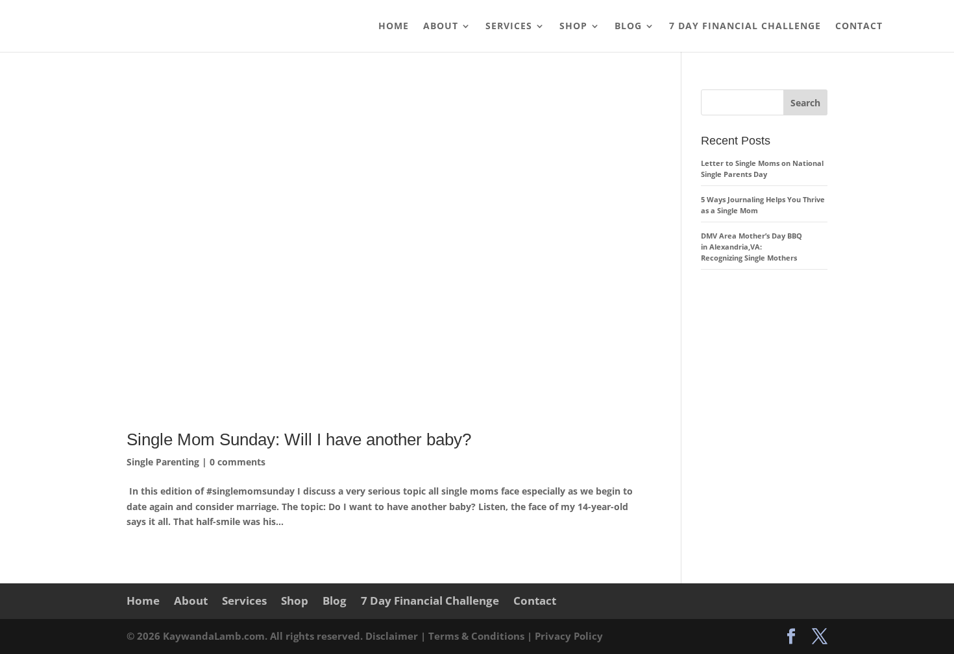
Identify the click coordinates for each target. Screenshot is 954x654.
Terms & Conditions (477, 635)
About (440, 26)
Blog (628, 26)
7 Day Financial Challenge (745, 26)
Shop (573, 26)
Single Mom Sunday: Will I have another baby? (299, 439)
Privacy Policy (569, 635)
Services (508, 26)
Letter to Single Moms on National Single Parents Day (762, 168)
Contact (859, 26)
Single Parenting (163, 462)
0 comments (237, 462)
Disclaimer (393, 635)
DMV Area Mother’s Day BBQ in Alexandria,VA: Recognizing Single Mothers (751, 247)
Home (393, 26)
